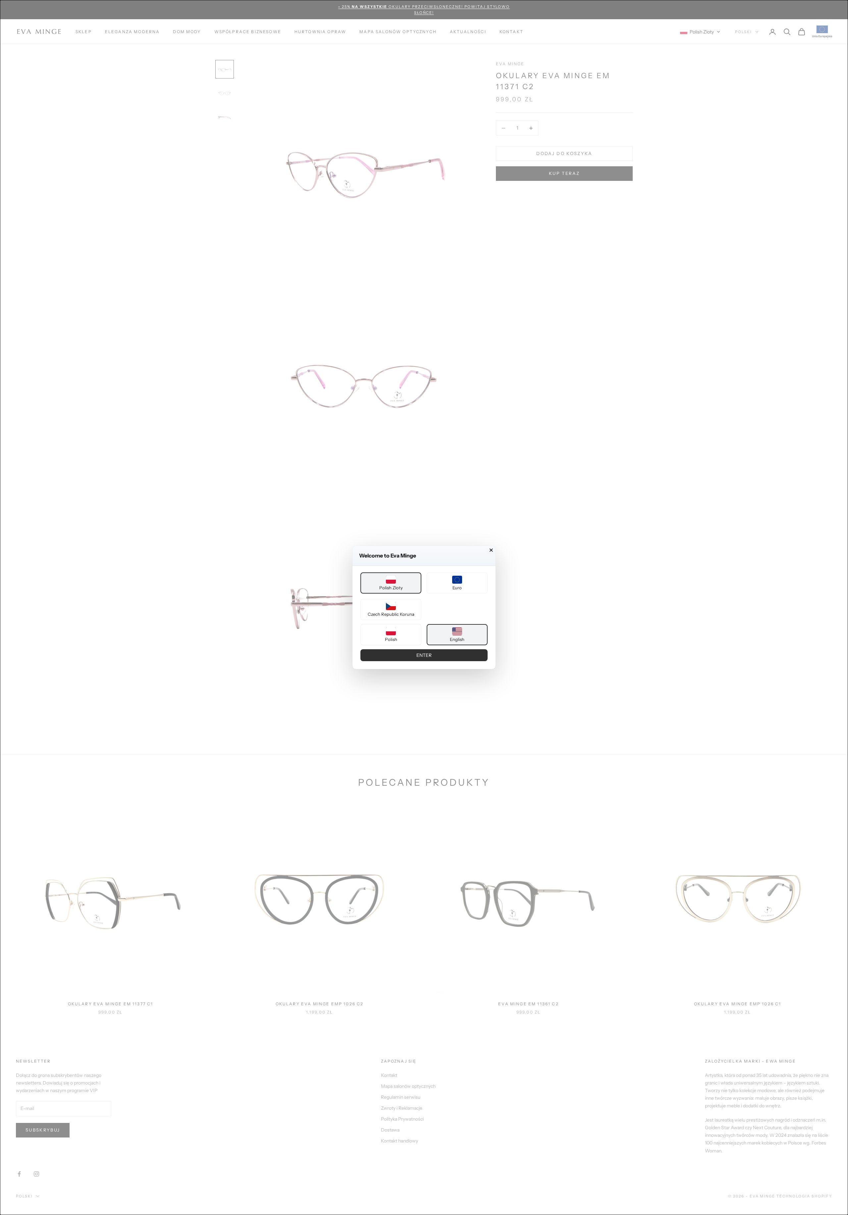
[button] (390, 583)
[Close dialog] (491, 550)
